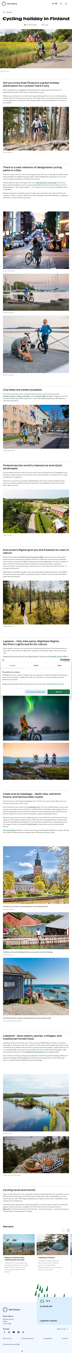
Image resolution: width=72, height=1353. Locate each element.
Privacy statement (28, 1338)
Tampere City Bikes (23, 396)
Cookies (65, 1338)
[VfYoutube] (13, 1332)
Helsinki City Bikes (9, 396)
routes (25, 1058)
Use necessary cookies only (36, 692)
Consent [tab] (12, 665)
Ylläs (64, 656)
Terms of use (7, 1338)
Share (43, 25)
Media (5, 1321)
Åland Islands (32, 824)
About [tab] (59, 665)
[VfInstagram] (9, 1332)
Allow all (59, 692)
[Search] (61, 4)
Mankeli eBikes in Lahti (44, 396)
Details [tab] (36, 665)
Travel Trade (7, 1324)
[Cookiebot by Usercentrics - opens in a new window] (61, 660)
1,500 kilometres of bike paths (46, 183)
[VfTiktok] (23, 1332)
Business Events (8, 1319)
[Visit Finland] (9, 3)
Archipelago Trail (34, 807)
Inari (35, 656)
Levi (58, 656)
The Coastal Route (9, 830)
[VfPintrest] (18, 1332)
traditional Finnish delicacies (35, 1052)
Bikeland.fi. (7, 1209)
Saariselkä (52, 656)
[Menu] (66, 4)
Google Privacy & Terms (55, 684)
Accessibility (48, 1338)
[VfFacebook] (4, 1332)
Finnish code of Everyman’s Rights (32, 557)
